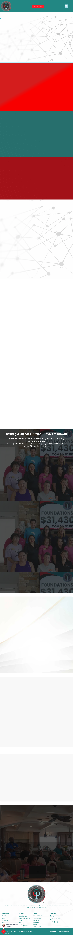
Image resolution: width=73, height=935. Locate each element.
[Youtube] (52, 922)
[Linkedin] (55, 922)
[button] (66, 6)
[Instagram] (57, 922)
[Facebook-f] (49, 922)
